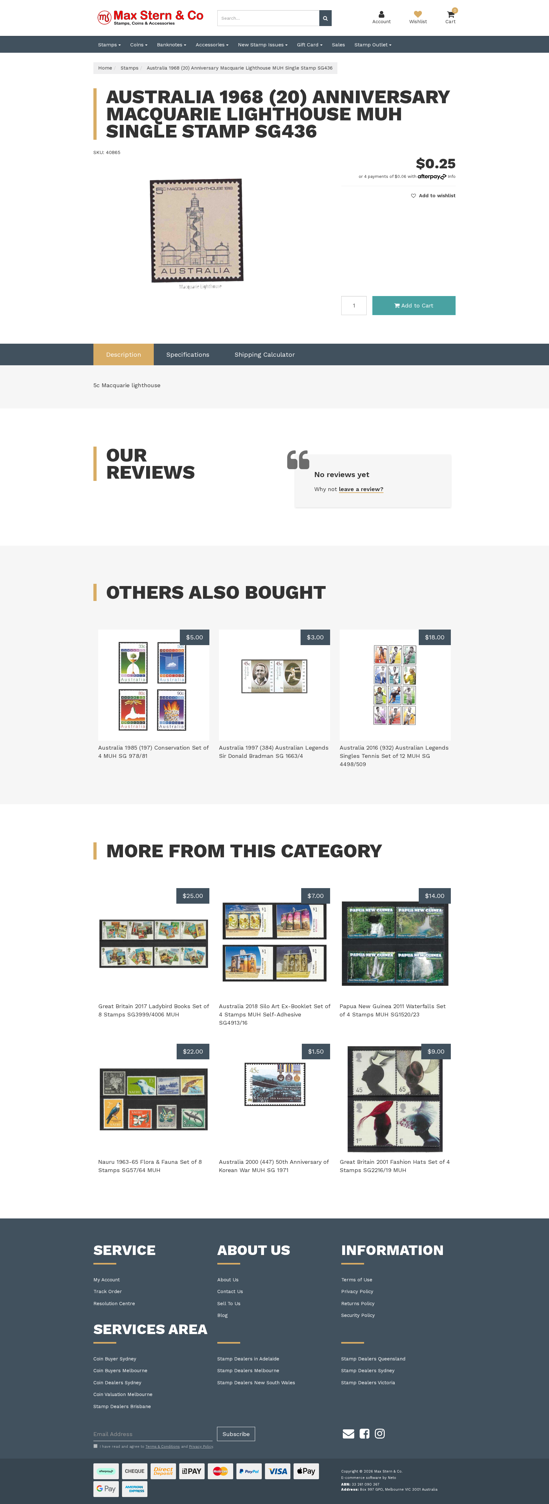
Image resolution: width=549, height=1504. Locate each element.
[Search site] (325, 18)
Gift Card (308, 45)
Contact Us (230, 1291)
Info (452, 176)
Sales (338, 45)
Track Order (107, 1291)
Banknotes (170, 45)
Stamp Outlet (372, 45)
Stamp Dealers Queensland (373, 1359)
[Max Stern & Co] (150, 17)
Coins (137, 45)
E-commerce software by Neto (368, 1478)
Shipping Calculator (265, 354)
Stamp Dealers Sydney (368, 1370)
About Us (228, 1280)
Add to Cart (417, 305)
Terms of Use (356, 1280)
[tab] (123, 355)
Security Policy (358, 1315)
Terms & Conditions (163, 1447)
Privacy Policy (357, 1291)
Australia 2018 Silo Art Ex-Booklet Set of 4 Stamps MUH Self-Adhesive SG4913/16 (274, 1014)
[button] (433, 196)
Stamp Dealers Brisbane (122, 1406)
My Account (106, 1280)
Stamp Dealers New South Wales (256, 1383)
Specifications (187, 354)
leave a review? (361, 489)
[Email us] (348, 1432)
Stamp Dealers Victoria (368, 1383)
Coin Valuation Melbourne (122, 1394)
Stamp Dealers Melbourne (248, 1370)
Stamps (108, 45)
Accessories (211, 45)
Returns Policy (358, 1303)
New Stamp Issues (261, 45)
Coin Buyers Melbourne (120, 1370)
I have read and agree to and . (157, 1447)
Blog (222, 1315)
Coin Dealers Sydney (117, 1383)
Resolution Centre (114, 1303)
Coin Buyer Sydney (114, 1359)
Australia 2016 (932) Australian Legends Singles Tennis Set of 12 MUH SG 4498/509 (394, 755)
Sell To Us (229, 1303)
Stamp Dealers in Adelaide (248, 1359)
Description (123, 354)
